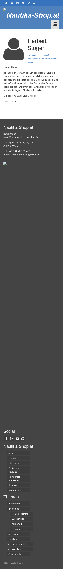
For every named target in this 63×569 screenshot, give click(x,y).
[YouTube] (17, 438)
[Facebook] (6, 438)
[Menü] (55, 24)
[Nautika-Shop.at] (31, 15)
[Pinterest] (22, 438)
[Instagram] (11, 438)
